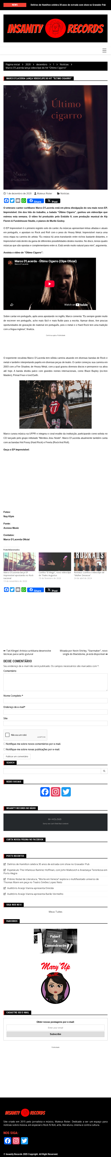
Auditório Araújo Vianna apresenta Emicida (30, 888)
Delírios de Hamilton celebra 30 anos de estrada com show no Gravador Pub (68, 4)
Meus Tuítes (55, 911)
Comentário (9, 670)
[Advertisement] (56, 343)
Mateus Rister (44, 193)
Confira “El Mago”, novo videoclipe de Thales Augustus (55, 574)
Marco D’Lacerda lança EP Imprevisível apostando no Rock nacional (18, 575)
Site (5, 718)
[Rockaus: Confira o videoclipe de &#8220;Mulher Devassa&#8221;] (90, 561)
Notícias (64, 193)
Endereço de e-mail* (14, 707)
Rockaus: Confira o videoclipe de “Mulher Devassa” (89, 574)
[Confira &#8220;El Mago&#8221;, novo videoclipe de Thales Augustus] (55, 561)
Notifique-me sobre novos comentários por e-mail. (33, 743)
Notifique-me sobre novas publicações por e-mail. (33, 749)
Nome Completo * (13, 695)
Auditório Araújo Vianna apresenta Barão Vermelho (35, 894)
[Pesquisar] (104, 771)
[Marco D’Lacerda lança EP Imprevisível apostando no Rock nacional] (19, 561)
